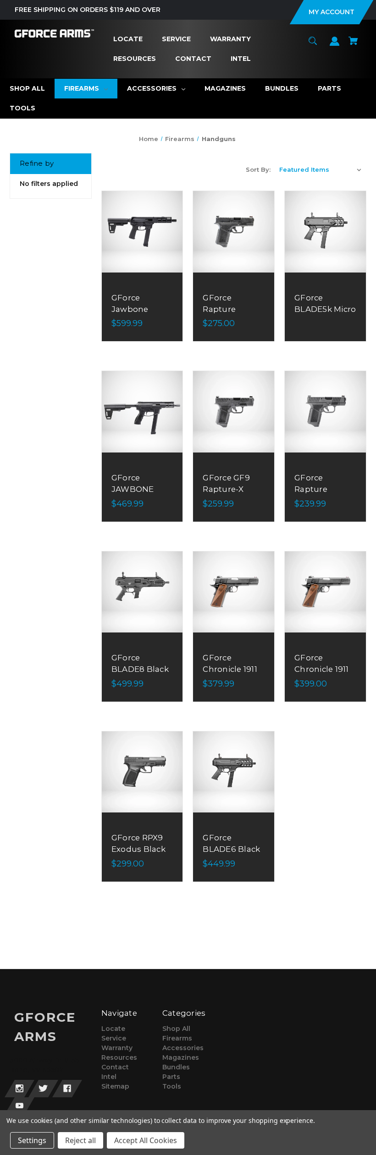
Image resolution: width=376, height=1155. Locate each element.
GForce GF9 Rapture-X (226, 483)
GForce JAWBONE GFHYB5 (132, 489)
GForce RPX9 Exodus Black (138, 843)
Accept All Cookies (145, 1140)
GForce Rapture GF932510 (313, 489)
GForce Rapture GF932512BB (228, 309)
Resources (119, 1057)
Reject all (80, 1140)
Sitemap (115, 1086)
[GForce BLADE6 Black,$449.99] (233, 771)
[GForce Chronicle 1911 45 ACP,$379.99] (233, 591)
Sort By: (258, 169)
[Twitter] (43, 1088)
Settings (32, 1140)
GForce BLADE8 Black (140, 663)
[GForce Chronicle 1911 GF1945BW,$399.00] (325, 591)
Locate (113, 1028)
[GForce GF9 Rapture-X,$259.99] (233, 411)
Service (113, 1038)
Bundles (176, 1067)
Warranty (117, 1048)
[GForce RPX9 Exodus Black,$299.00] (142, 771)
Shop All (176, 1028)
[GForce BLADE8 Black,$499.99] (142, 591)
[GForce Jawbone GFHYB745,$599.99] (142, 231)
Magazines (180, 1057)
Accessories (183, 1048)
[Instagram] (19, 1088)
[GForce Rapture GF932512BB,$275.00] (233, 231)
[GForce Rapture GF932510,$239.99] (325, 411)
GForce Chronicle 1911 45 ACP (230, 669)
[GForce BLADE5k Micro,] (325, 231)
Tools (171, 1086)
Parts (171, 1077)
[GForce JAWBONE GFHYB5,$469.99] (142, 411)
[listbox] (320, 169)
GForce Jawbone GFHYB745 (133, 309)
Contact (115, 1067)
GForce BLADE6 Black (231, 843)
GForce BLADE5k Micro (325, 303)
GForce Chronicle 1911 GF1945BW (321, 669)
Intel (108, 1077)
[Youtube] (19, 1106)
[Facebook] (67, 1088)
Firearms (177, 1038)
